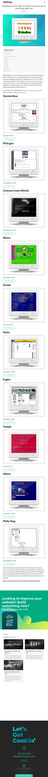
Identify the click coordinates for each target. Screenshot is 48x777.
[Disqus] (24, 700)
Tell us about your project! (24, 775)
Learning (36, 770)
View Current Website (9, 139)
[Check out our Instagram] (24, 766)
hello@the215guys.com (24, 756)
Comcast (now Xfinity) (10, 56)
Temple (7, 66)
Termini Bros (8, 52)
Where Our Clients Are (24, 770)
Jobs (39, 770)
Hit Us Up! (24, 760)
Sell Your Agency (26, 772)
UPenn (7, 68)
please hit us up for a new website (31, 90)
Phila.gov (7, 54)
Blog (11, 770)
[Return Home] (8, 2)
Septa (6, 62)
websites (14, 609)
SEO (20, 609)
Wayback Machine (21, 92)
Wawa (6, 58)
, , (24, 768)
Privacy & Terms (6, 770)
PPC (26, 609)
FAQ (18, 770)
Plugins (42, 770)
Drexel (6, 60)
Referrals (20, 772)
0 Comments (26, 11)
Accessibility (15, 770)
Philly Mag (7, 70)
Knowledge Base (31, 770)
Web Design (13, 637)
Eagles (6, 64)
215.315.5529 (24, 753)
